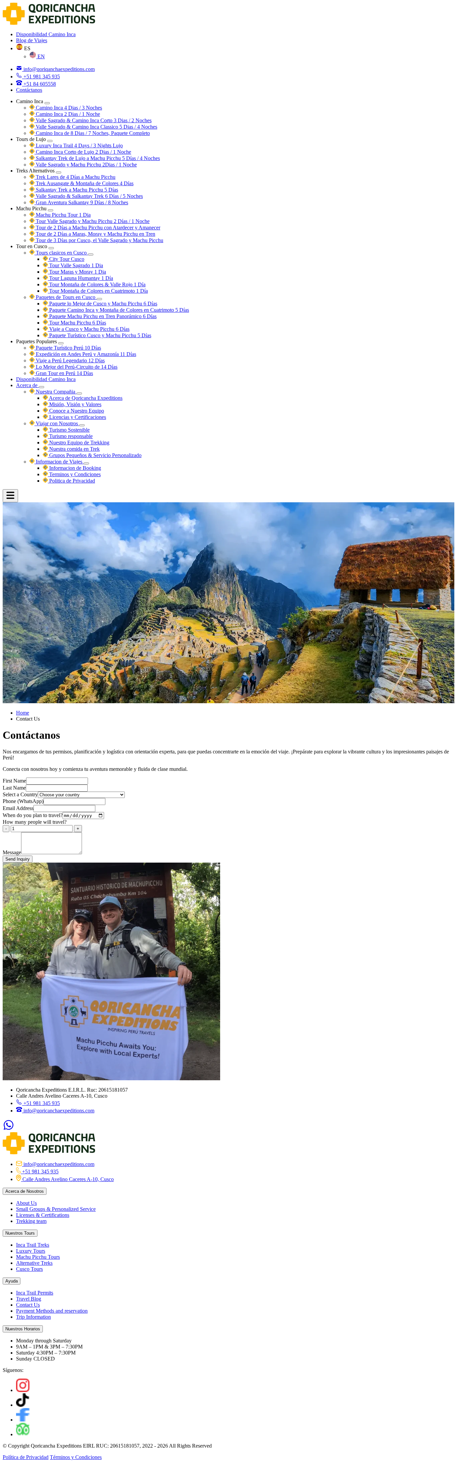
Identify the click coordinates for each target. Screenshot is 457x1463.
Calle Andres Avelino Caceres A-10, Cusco (67, 1179)
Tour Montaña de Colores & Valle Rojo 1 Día (97, 284)
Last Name (14, 788)
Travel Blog (28, 1299)
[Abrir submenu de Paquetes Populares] (61, 343)
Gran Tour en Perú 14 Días (63, 373)
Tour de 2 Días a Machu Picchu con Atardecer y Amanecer (97, 227)
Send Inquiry (17, 859)
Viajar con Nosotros (56, 423)
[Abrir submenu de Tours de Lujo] (50, 141)
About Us (26, 1203)
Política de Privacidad (26, 1457)
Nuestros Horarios (22, 1328)
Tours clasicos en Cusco (61, 252)
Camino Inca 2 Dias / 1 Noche (67, 114)
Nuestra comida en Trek (74, 449)
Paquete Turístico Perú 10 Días (67, 348)
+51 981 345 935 (41, 1103)
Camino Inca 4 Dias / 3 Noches (68, 108)
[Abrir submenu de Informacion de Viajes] (86, 463)
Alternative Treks (34, 1263)
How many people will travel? (35, 822)
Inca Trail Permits (34, 1293)
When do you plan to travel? (33, 815)
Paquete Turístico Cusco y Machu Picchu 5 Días (99, 335)
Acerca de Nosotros (24, 1191)
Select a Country (20, 794)
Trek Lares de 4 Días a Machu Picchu (74, 177)
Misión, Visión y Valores (74, 404)
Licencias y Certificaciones (77, 417)
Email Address (18, 808)
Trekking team (31, 1221)
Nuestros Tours (20, 1233)
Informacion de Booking (74, 468)
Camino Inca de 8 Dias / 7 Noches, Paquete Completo (92, 133)
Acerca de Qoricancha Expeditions (85, 398)
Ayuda (11, 1281)
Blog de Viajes (31, 40)
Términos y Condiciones (76, 1457)
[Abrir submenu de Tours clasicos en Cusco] (90, 254)
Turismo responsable (70, 436)
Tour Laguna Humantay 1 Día (80, 278)
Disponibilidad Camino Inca (46, 34)
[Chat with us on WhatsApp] (8, 1129)
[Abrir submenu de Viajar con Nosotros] (82, 425)
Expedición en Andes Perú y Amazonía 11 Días (85, 354)
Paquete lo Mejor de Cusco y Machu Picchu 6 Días (102, 303)
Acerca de (27, 385)
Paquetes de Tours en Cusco (65, 297)
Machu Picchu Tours (38, 1257)
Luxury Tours (30, 1251)
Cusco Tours (29, 1269)
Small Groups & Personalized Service (56, 1209)
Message (12, 852)
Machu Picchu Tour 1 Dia (62, 215)
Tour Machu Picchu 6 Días (77, 322)
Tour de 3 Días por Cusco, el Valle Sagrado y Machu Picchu (98, 240)
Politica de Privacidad (71, 481)
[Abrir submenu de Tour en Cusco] (51, 248)
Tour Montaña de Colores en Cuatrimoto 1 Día (98, 291)
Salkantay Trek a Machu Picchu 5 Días (76, 190)
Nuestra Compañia (55, 391)
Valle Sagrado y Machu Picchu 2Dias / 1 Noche (85, 164)
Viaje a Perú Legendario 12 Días (69, 360)
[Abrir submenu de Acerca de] (41, 387)
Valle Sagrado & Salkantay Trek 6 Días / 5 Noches (88, 196)
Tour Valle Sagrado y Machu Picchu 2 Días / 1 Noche (92, 221)
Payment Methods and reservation (52, 1311)
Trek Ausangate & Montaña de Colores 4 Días (83, 183)
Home (22, 713)
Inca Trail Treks (32, 1245)
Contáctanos (29, 90)
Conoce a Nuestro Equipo (76, 411)
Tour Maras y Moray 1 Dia (77, 272)
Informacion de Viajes (59, 461)
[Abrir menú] (10, 495)
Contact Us (28, 1305)
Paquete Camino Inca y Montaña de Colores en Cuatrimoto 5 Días (118, 310)
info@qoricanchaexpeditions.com (58, 1110)
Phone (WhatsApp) (23, 801)
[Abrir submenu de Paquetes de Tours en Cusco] (99, 299)
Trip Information (33, 1317)
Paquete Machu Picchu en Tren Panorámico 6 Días (102, 316)
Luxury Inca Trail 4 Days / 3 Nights (78, 145)
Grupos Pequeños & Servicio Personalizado (95, 455)
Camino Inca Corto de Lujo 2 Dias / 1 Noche (82, 152)
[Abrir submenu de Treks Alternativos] (58, 172)
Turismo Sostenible (69, 430)
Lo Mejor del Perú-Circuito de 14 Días (75, 367)
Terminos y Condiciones (74, 474)
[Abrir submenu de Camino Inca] (47, 103)
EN (40, 56)
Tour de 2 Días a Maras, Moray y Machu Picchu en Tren (94, 234)
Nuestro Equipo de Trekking (78, 442)
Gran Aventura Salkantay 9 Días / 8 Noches (81, 202)
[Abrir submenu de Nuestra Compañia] (79, 393)
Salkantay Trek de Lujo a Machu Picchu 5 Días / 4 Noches (97, 158)
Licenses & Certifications (42, 1215)
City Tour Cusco (66, 259)
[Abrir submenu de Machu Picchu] (50, 210)
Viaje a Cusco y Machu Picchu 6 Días (88, 329)
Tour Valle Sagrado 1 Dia (75, 265)
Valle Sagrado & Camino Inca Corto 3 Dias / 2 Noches (93, 120)
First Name (14, 781)
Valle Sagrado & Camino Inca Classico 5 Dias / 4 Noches (95, 127)
